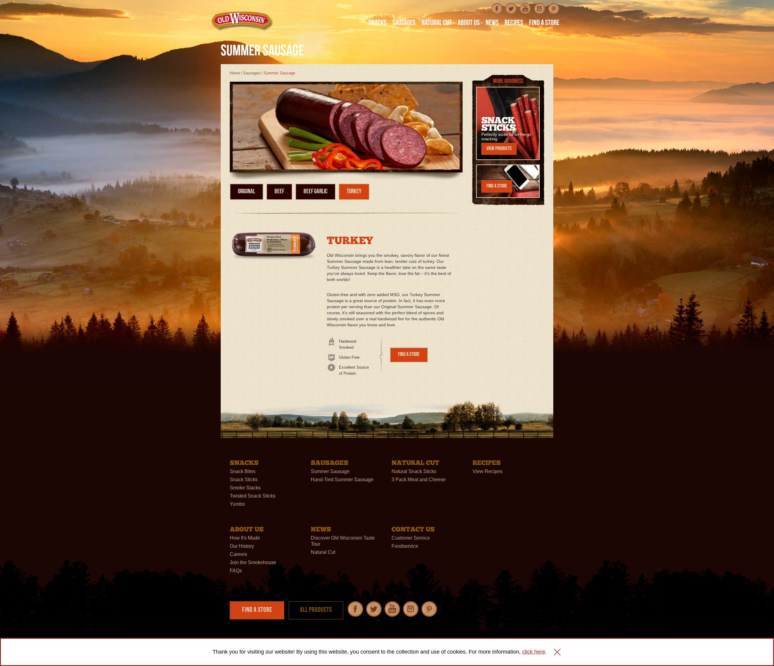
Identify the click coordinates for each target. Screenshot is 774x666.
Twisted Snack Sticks (252, 495)
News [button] (492, 23)
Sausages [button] (403, 23)
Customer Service (411, 537)
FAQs (236, 570)
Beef (279, 191)
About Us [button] (469, 23)
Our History (242, 546)
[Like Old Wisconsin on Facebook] (496, 8)
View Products (499, 148)
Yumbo (237, 504)
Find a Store (409, 354)
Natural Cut (323, 552)
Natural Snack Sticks (414, 471)
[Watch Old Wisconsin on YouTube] (525, 8)
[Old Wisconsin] (242, 21)
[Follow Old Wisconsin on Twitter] (511, 8)
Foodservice (405, 546)
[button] (557, 652)
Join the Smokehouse (253, 562)
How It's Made (245, 537)
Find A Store (544, 23)
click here (533, 652)
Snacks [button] (377, 23)
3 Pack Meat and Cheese (419, 479)
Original (246, 191)
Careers (238, 554)
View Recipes (487, 471)
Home (235, 73)
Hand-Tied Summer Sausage (342, 479)
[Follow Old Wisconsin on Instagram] (539, 8)
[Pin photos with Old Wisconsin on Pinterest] (553, 8)
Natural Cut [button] (436, 23)
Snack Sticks (244, 479)
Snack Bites (242, 471)
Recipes (514, 23)
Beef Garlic (315, 191)
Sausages (252, 73)
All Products (316, 610)
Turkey (354, 191)
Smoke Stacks (245, 487)
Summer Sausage (330, 471)
